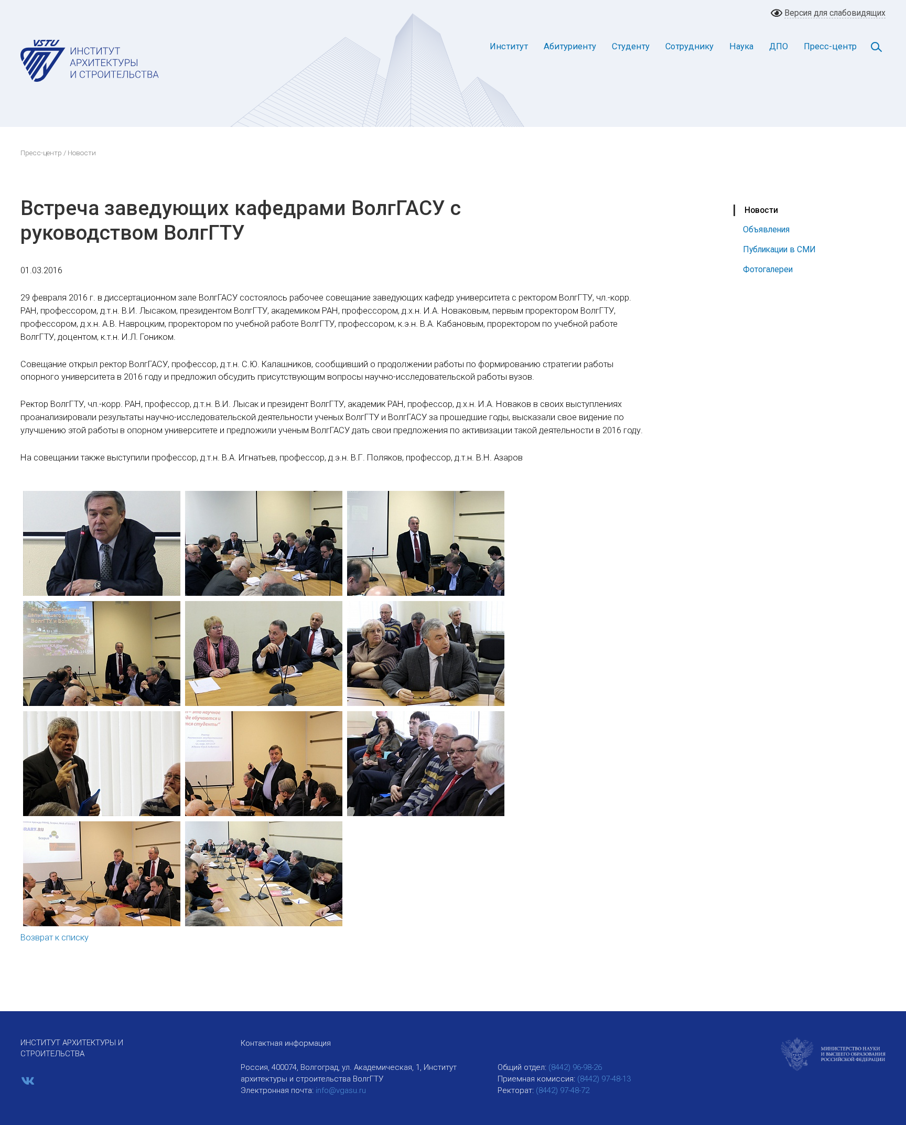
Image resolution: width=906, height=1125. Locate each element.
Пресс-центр (830, 46)
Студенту (631, 46)
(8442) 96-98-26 (575, 1067)
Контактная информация (286, 1043)
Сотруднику (689, 46)
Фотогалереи (768, 269)
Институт (509, 46)
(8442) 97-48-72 (562, 1090)
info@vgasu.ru (341, 1090)
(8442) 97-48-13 (604, 1079)
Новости (761, 210)
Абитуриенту (570, 46)
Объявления (766, 229)
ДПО (778, 46)
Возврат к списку (54, 937)
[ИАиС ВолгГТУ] (89, 60)
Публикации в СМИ (779, 249)
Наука (741, 46)
